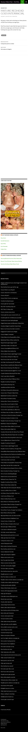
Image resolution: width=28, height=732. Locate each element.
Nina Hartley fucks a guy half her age (9, 287)
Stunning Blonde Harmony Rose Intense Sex (11, 258)
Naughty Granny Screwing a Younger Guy (11, 420)
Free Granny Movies (5, 709)
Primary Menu (26, 2)
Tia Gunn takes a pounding (7, 568)
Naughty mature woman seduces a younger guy (12, 579)
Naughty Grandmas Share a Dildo (9, 482)
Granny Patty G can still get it (8, 289)
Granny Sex (4, 8)
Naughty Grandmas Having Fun (8, 381)
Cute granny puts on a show (7, 42)
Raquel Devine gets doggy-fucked (9, 342)
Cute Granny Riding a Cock (7, 496)
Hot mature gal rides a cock (7, 668)
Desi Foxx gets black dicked (7, 560)
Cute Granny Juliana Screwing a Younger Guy (11, 415)
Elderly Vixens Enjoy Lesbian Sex (8, 485)
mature (4, 35)
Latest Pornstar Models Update (11, 255)
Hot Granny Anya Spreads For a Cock (10, 406)
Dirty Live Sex (3, 727)
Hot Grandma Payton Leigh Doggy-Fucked (11, 354)
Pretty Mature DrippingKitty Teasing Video (11, 462)
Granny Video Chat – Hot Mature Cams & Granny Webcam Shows (11, 2)
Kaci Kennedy (4, 246)
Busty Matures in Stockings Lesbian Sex (10, 501)
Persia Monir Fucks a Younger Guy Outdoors (11, 510)
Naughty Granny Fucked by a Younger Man (11, 448)
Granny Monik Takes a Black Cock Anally (10, 426)
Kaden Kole (3, 249)
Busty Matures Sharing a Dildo (8, 512)
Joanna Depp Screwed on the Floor (9, 507)
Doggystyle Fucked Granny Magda (9, 331)
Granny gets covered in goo (7, 699)
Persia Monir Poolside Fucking (8, 398)
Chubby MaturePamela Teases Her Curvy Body (12, 434)
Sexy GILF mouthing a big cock (8, 306)
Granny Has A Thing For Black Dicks (9, 393)
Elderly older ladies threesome (8, 607)
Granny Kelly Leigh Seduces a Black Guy (10, 409)
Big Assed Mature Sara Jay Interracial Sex (11, 515)
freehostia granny (3, 719)
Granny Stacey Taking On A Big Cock (9, 356)
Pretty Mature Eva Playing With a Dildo (10, 337)
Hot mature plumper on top (7, 646)
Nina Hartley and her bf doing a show (10, 610)
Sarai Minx (3, 243)
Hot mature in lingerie (6, 48)
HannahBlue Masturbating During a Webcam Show (13, 451)
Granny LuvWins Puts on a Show (8, 490)
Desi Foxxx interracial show (7, 671)
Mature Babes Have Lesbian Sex (8, 351)
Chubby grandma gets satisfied (8, 585)
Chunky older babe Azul (6, 602)
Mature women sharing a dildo (8, 563)
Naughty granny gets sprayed (8, 674)
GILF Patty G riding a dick (7, 309)
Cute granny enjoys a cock (7, 540)
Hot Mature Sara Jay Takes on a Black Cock (11, 412)
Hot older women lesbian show (8, 532)
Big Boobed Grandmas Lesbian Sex (9, 395)
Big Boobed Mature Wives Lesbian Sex (10, 340)
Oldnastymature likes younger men (9, 680)
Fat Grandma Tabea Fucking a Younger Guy (11, 504)
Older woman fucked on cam (8, 657)
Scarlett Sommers (5, 240)
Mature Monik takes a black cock (8, 588)
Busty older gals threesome (7, 613)
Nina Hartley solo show (6, 649)
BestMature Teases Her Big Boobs (9, 423)
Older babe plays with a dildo (8, 652)
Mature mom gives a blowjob (8, 635)
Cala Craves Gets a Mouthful (8, 376)
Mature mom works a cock (7, 557)
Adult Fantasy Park (4, 724)
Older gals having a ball (6, 663)
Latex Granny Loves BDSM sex (6, 722)
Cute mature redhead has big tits (8, 529)
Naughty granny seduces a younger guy (10, 682)
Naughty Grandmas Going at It (8, 443)
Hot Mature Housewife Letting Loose (10, 390)
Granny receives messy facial (8, 312)
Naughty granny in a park (7, 574)
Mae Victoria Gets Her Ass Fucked (9, 359)
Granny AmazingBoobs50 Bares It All (10, 348)
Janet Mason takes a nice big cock (9, 345)
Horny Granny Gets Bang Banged (9, 473)
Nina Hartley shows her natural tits (9, 571)
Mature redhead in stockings (7, 694)
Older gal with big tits (6, 593)
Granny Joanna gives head (7, 616)
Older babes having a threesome (8, 621)
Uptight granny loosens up (7, 696)
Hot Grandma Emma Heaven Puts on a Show (11, 468)
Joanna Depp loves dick (6, 629)
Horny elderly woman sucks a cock (9, 627)
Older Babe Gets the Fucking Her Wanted (11, 487)
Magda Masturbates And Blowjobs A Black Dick (12, 323)
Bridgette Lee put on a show (7, 688)
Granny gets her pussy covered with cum (10, 315)
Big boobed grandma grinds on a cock (10, 535)
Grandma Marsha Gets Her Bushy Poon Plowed (12, 432)
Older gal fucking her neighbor (8, 554)
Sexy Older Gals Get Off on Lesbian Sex (10, 465)
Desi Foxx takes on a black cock (8, 576)
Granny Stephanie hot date (7, 551)
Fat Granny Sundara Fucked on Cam (9, 418)
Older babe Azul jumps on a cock (8, 691)
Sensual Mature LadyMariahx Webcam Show (11, 365)
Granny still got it (5, 295)
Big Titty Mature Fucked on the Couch (10, 524)
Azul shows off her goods (7, 685)
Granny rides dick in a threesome (9, 292)
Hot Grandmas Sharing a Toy (7, 384)
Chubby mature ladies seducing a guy (10, 582)
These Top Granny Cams (4, 720)
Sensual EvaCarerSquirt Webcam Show (10, 379)
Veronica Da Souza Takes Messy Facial (10, 264)
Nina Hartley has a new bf (7, 666)
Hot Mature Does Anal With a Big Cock (10, 493)
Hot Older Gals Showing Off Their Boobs (10, 362)
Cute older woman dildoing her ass (9, 596)
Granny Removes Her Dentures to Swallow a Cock (13, 454)
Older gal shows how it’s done (8, 537)
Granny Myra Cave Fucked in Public (9, 404)
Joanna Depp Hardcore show (8, 604)
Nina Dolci (3, 238)
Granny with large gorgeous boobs (9, 590)
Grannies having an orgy (6, 632)
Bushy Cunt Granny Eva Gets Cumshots (10, 328)
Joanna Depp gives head (6, 543)
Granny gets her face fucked (7, 303)
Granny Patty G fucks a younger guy (9, 298)
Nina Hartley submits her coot (8, 549)
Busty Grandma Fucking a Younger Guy (10, 471)
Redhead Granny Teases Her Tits (8, 479)
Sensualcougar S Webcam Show (8, 526)
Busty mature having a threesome (9, 546)
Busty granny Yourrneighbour (8, 643)
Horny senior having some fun (8, 641)
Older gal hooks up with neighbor (9, 624)
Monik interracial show (6, 599)
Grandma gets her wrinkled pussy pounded (11, 317)
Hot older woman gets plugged (8, 565)
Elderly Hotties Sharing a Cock (8, 498)
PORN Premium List (4, 723)
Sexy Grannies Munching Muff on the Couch (11, 437)
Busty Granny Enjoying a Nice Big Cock (10, 367)
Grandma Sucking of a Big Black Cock (10, 518)
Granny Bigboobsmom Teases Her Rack (10, 440)
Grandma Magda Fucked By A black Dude (11, 326)
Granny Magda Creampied (7, 334)
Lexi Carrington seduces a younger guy (10, 638)
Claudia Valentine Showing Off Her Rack (10, 373)
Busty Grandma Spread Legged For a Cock (11, 370)
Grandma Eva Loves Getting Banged (9, 320)
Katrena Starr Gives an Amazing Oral (9, 401)
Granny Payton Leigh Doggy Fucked (9, 446)
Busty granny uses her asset (7, 660)
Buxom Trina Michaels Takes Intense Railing (11, 261)
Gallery (3, 16)
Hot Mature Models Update (10, 235)
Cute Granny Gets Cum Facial (8, 459)
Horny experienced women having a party (11, 655)
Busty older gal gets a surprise (8, 677)
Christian (14, 16)
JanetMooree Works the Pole (8, 387)
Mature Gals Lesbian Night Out (8, 429)
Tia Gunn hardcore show (7, 618)
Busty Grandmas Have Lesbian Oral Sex (10, 457)
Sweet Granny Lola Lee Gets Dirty (9, 476)
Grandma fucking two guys (7, 301)
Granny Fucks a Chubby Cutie (8, 521)
